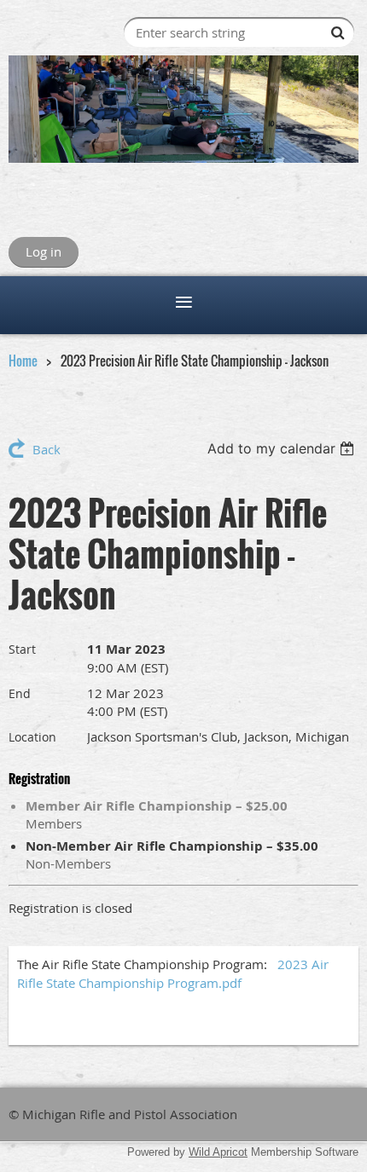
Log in (43, 251)
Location (32, 737)
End (20, 693)
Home (23, 360)
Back (46, 449)
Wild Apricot (218, 1152)
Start (22, 649)
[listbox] (282, 448)
